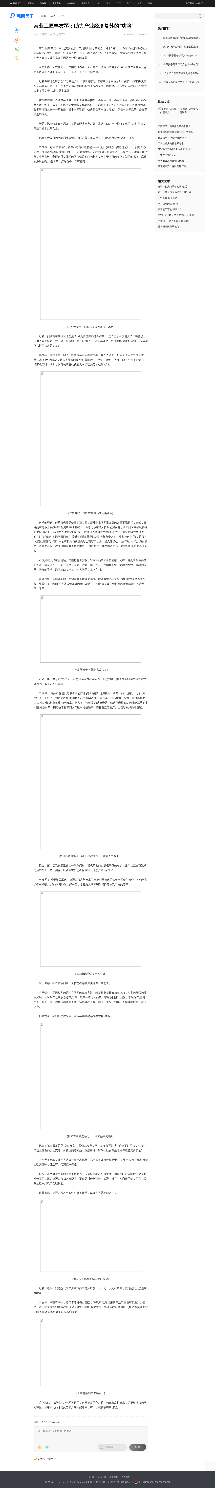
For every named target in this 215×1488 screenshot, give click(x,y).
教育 (150, 3)
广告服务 (125, 1477)
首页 (43, 16)
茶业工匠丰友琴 (50, 1422)
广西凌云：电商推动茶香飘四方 (174, 126)
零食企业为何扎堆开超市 (171, 143)
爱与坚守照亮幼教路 (168, 226)
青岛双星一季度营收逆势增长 (173, 137)
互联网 (43, 3)
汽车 (129, 3)
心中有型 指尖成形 (167, 197)
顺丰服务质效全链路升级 (171, 160)
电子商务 (57, 3)
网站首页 (17, 3)
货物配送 (85, 3)
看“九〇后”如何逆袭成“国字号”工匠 (176, 215)
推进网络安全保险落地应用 (172, 166)
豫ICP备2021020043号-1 (120, 1482)
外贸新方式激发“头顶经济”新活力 (175, 149)
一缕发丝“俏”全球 (167, 154)
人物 (98, 3)
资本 (108, 3)
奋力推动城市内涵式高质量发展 (174, 192)
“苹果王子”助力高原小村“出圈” (173, 220)
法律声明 (113, 1477)
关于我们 (190, 3)
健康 (140, 3)
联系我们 (101, 1477)
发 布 (137, 1447)
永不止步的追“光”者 (168, 203)
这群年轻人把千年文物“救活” (173, 186)
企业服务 (71, 3)
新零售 (31, 3)
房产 (119, 3)
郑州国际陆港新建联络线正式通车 (175, 132)
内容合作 (200, 3)
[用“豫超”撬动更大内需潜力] (168, 110)
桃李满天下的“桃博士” (169, 209)
